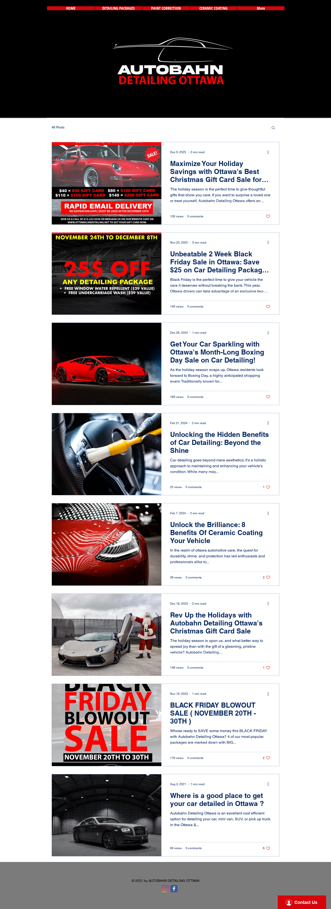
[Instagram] (165, 888)
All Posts (58, 127)
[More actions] (270, 152)
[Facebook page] (174, 888)
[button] (273, 128)
